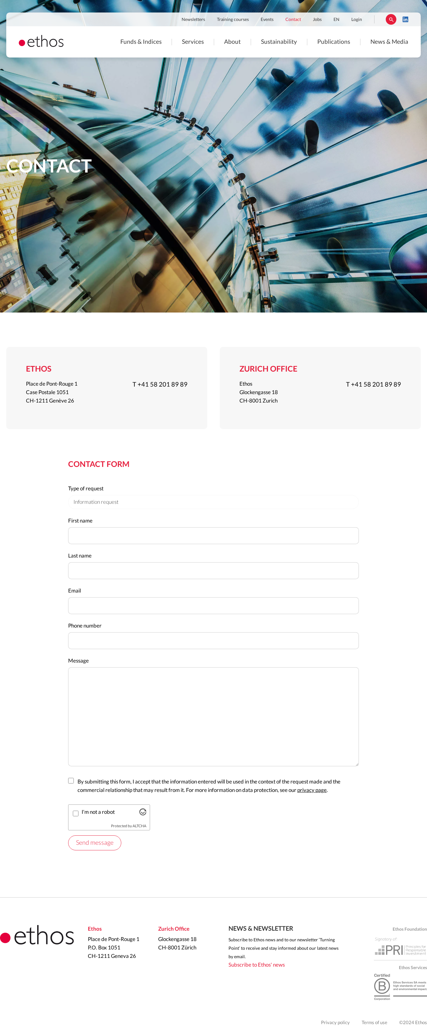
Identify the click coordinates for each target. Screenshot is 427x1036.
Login (356, 20)
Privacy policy (335, 1022)
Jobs (317, 20)
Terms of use (374, 1022)
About (232, 42)
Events (267, 20)
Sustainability (279, 42)
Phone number (85, 625)
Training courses (233, 20)
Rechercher (391, 19)
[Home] (41, 45)
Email (74, 590)
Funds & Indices (141, 42)
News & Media (389, 42)
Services (193, 42)
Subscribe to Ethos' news (257, 965)
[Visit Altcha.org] (142, 813)
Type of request (85, 488)
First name (80, 520)
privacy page (312, 790)
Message (78, 660)
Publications (333, 42)
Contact (293, 20)
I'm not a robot (98, 812)
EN (336, 20)
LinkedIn (405, 19)
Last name (80, 555)
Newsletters (193, 20)
